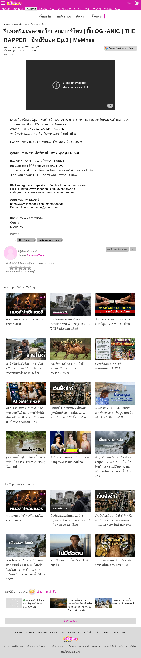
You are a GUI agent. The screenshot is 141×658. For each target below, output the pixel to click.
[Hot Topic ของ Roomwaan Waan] (10, 259)
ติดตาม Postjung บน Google (122, 48)
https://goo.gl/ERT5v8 (64, 153)
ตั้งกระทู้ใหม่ (70, 621)
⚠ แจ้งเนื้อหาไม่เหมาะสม (117, 249)
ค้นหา (80, 16)
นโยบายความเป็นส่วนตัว (37, 646)
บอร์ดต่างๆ (64, 16)
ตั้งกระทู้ (97, 16)
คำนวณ (97, 8)
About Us (96, 646)
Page (117, 9)
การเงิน (108, 8)
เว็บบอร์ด (31, 8)
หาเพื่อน (43, 8)
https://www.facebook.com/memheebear (60, 185)
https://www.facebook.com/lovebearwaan (48, 188)
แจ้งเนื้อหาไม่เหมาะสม (70, 652)
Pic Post (78, 9)
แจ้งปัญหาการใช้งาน (128, 646)
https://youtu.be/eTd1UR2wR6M (44, 129)
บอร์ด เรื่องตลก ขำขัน (34, 24)
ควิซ (87, 8)
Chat (52, 9)
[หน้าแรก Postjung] (14, 3)
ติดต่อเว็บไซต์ (110, 646)
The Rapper (25, 240)
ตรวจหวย (18, 8)
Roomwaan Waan (35, 255)
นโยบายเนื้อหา (57, 646)
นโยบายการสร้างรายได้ (78, 646)
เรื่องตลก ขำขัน (46, 591)
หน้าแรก (6, 8)
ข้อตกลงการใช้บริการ (13, 646)
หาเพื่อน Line (64, 8)
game (37, 207)
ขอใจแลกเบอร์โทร (49, 240)
